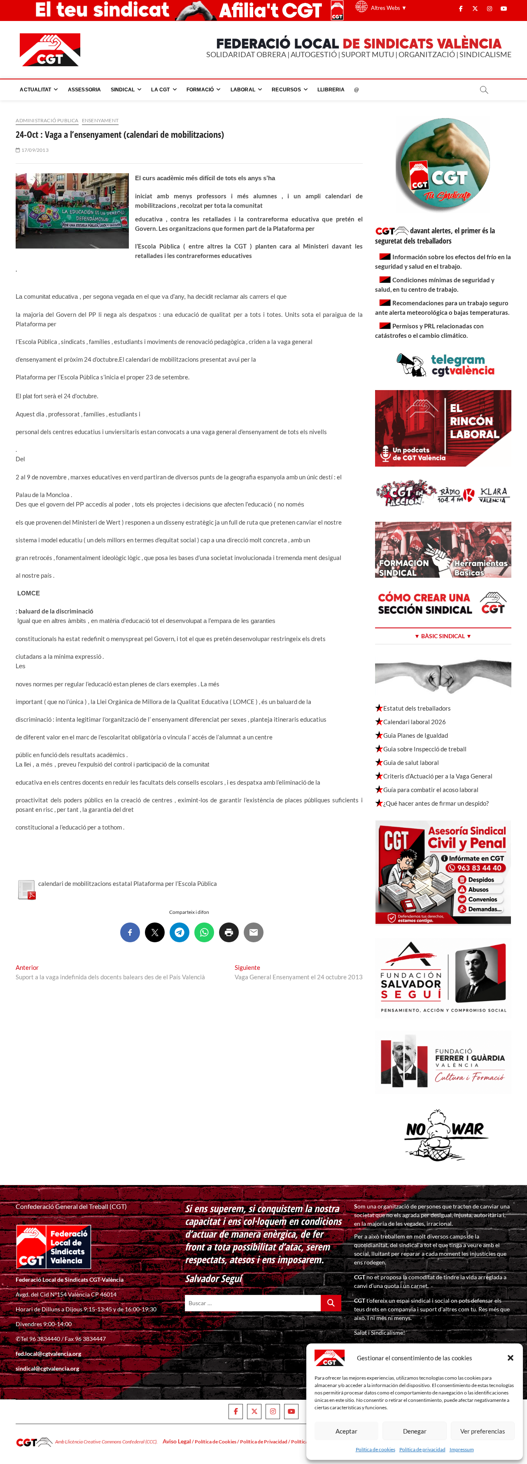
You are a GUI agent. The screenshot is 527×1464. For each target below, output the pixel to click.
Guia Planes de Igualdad (415, 735)
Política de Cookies (215, 1441)
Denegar (415, 1431)
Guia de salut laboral (411, 762)
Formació (200, 90)
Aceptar (346, 1431)
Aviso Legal (177, 1441)
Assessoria (84, 90)
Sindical (123, 90)
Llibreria (331, 90)
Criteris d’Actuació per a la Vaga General (437, 776)
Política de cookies (375, 1449)
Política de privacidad (422, 1449)
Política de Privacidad (263, 1441)
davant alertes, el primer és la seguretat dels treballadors (435, 235)
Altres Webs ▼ (389, 8)
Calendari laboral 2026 (414, 721)
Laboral (243, 90)
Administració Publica (47, 120)
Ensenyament (100, 120)
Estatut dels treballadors (417, 708)
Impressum (462, 1449)
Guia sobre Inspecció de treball (424, 749)
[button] (510, 1358)
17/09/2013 (34, 150)
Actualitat (35, 90)
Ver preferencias (482, 1431)
